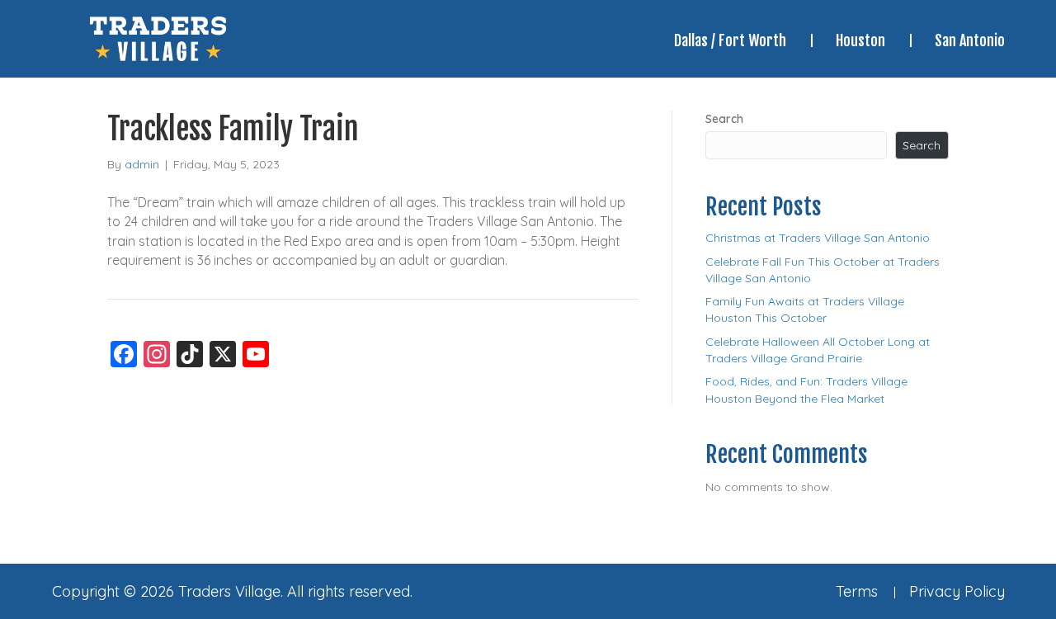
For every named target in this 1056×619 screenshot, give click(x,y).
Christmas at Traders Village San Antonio (817, 237)
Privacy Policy (957, 591)
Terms (857, 591)
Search (724, 118)
